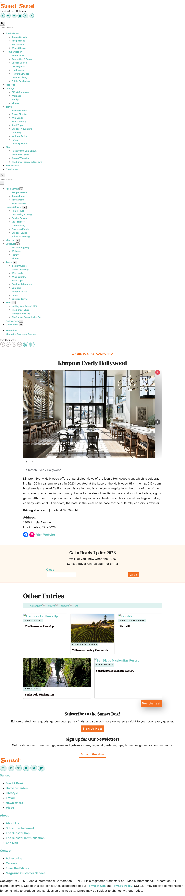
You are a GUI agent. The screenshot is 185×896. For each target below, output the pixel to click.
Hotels (15, 140)
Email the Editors (17, 868)
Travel (9, 106)
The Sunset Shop (20, 154)
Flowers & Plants (20, 73)
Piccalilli (125, 626)
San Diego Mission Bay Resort (115, 671)
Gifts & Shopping (20, 92)
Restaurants (18, 44)
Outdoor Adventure (22, 128)
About (4, 815)
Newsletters (12, 165)
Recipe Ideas (18, 40)
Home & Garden (14, 51)
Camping (16, 132)
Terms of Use (96, 886)
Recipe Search (19, 37)
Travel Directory (20, 114)
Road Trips (17, 125)
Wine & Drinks (19, 48)
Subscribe (11, 330)
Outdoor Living (19, 77)
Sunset (5, 775)
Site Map (12, 843)
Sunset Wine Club (21, 158)
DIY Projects (18, 66)
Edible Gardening (21, 81)
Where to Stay (33, 620)
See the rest (151, 703)
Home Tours (18, 55)
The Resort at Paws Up (39, 626)
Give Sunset (12, 169)
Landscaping (18, 70)
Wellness (16, 95)
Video (10, 807)
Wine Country (19, 121)
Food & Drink (12, 33)
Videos (15, 103)
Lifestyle (10, 88)
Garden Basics (19, 62)
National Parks (19, 136)
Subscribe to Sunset (20, 828)
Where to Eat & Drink (84, 644)
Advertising (14, 858)
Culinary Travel (19, 143)
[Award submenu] (71, 604)
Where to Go (32, 688)
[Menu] (1, 2)
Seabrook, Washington (39, 694)
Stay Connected (8, 340)
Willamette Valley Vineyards (90, 650)
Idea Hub (10, 84)
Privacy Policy (122, 886)
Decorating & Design (22, 59)
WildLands (17, 118)
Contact (5, 850)
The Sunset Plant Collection (25, 838)
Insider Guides (19, 110)
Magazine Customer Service (21, 334)
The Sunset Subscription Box (27, 162)
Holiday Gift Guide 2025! (24, 151)
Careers (11, 863)
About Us (12, 823)
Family (15, 99)
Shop (8, 147)
